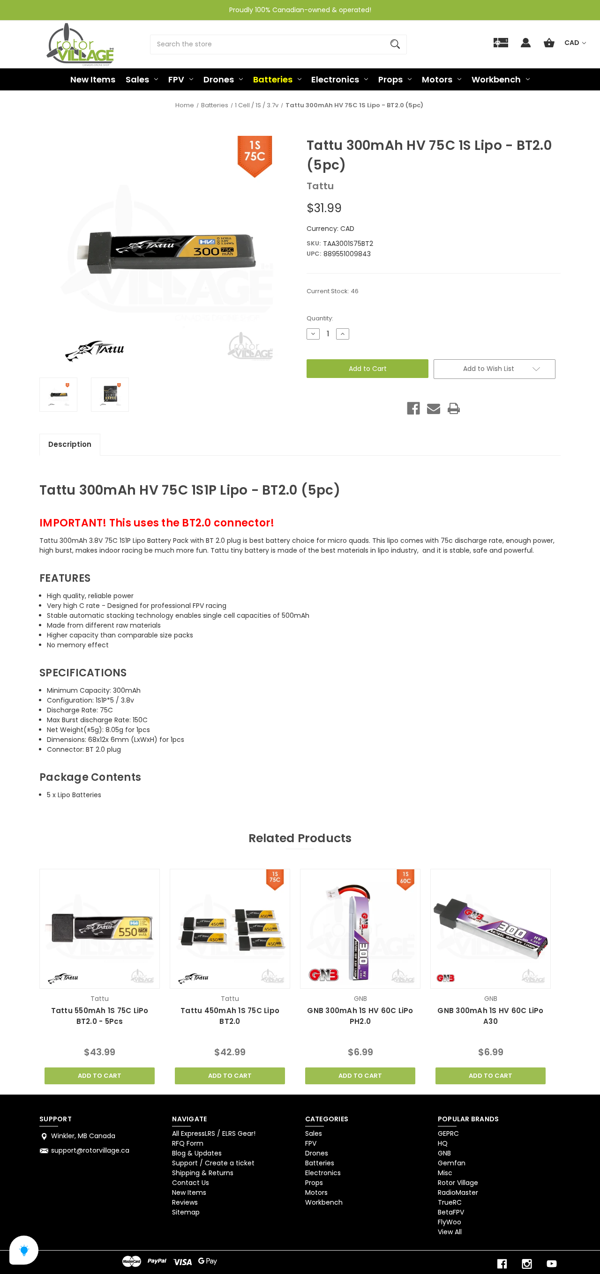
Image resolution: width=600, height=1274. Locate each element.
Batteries (272, 79)
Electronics (335, 79)
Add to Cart (99, 1075)
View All (450, 1232)
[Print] (453, 408)
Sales (137, 79)
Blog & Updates (197, 1153)
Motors (437, 79)
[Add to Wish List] (112, 979)
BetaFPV (451, 1212)
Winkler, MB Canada (83, 1136)
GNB (444, 1153)
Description (69, 444)
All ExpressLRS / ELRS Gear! (213, 1133)
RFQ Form (187, 1143)
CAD (572, 42)
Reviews (185, 1202)
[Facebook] (413, 408)
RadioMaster (458, 1192)
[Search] (395, 44)
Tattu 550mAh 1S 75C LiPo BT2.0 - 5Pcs (100, 1016)
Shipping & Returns (202, 1173)
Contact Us (190, 1182)
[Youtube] (551, 1264)
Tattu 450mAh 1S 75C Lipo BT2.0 (229, 1016)
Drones (218, 79)
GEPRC (448, 1133)
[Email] (433, 408)
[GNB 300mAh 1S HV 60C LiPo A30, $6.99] (490, 929)
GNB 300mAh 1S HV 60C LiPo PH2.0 (360, 1016)
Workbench (496, 79)
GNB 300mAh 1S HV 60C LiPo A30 (490, 1016)
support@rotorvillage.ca (90, 1150)
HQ (443, 1143)
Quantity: (320, 318)
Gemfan (451, 1163)
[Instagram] (526, 1264)
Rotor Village (458, 1182)
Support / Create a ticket (213, 1163)
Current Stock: (333, 291)
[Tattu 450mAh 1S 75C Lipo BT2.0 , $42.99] (230, 929)
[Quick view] (88, 979)
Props (390, 79)
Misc (445, 1173)
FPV (176, 79)
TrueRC (450, 1202)
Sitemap (186, 1212)
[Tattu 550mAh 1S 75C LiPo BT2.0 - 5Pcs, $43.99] (99, 929)
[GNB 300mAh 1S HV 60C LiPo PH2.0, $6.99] (360, 929)
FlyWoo (449, 1222)
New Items (92, 79)
